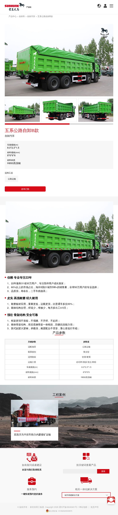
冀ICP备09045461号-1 (69, 506)
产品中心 (13, 16)
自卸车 (22, 16)
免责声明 (94, 506)
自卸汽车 (31, 16)
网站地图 (83, 506)
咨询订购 (25, 188)
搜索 (103, 471)
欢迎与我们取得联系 (31, 469)
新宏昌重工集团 (37, 506)
